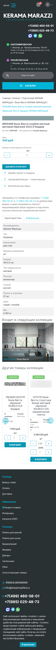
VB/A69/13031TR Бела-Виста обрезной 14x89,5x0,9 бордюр (15, 403)
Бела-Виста (23, 359)
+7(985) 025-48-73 (41, 30)
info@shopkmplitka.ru (17, 587)
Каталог (16, 98)
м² (41, 439)
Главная (6, 98)
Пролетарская (19, 60)
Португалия (9, 359)
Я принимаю (28, 644)
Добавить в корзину (16, 167)
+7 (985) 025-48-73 (26, 201)
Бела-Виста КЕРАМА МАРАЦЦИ (31, 102)
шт (28, 150)
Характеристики (12, 218)
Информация (32, 218)
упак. (41, 447)
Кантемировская (21, 44)
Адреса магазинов (16, 582)
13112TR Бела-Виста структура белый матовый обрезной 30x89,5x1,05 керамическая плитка (41, 406)
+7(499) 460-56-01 (41, 25)
